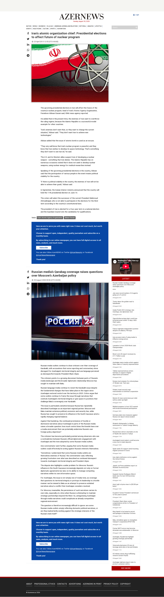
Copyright (125, 584)
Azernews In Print (92, 584)
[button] (28, 34)
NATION (28, 26)
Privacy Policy (111, 584)
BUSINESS (42, 26)
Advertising (75, 584)
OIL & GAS (50, 26)
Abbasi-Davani (70, 218)
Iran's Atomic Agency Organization (49, 218)
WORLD (35, 26)
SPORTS (53, 28)
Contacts (62, 584)
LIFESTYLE (98, 26)
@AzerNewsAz (76, 252)
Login (137, 15)
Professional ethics (44, 584)
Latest (126, 279)
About (29, 584)
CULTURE (46, 28)
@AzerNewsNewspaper (45, 255)
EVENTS (28, 28)
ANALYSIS (90, 26)
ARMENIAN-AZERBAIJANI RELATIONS (66, 26)
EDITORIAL (82, 26)
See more (126, 568)
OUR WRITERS (61, 28)
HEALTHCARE (37, 28)
